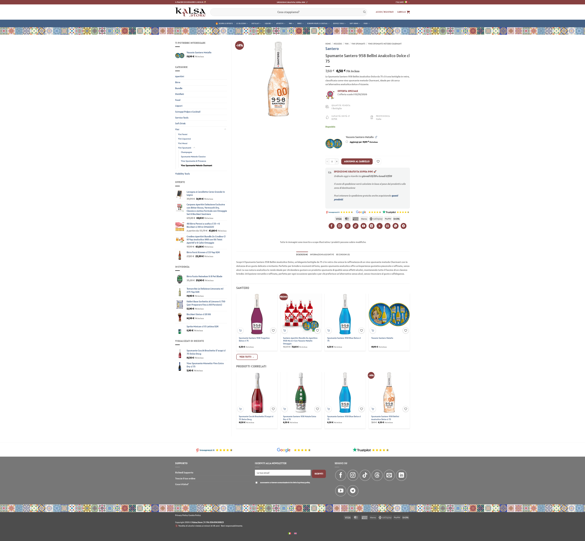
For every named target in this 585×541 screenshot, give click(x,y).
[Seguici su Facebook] (340, 475)
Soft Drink (354, 23)
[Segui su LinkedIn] (401, 475)
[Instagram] (340, 226)
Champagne (186, 152)
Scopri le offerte (226, 23)
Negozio (338, 43)
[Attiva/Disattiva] (225, 129)
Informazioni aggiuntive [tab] (322, 254)
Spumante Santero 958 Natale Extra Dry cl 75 (299, 418)
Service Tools (338, 23)
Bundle (178, 88)
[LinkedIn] (372, 226)
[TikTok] (356, 226)
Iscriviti (319, 473)
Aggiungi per (363, 142)
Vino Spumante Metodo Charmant (196, 165)
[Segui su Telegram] (352, 490)
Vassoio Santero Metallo (382, 338)
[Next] (404, 315)
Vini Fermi (182, 134)
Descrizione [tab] (302, 254)
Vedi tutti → (247, 356)
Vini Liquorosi (184, 138)
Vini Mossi (182, 143)
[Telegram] (404, 226)
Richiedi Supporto (184, 472)
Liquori (268, 23)
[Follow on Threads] (377, 475)
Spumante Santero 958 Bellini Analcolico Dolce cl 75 (385, 418)
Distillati (255, 23)
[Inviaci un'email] (389, 475)
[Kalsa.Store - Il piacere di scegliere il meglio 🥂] (190, 12)
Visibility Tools (182, 173)
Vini (290, 23)
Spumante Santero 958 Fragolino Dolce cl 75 (254, 339)
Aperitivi (279, 23)
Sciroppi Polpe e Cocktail (317, 23)
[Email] (388, 226)
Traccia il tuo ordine (185, 478)
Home (328, 43)
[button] (385, 12)
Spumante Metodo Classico (193, 156)
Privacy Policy (181, 515)
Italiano (400, 2)
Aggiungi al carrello (357, 161)
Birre (299, 23)
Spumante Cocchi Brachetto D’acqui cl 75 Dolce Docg (256, 418)
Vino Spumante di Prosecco (193, 161)
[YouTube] (364, 226)
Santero (332, 48)
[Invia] (364, 12)
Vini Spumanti (184, 147)
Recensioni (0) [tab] (343, 254)
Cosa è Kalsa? (182, 484)
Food (366, 23)
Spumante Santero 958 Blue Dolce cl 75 (344, 339)
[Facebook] (332, 226)
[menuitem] (289, 533)
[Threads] (348, 226)
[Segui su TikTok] (365, 475)
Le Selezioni (241, 23)
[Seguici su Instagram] (352, 475)
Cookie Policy (194, 515)
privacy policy (304, 482)
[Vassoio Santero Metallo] (333, 143)
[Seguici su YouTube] (340, 490)
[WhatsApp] (396, 226)
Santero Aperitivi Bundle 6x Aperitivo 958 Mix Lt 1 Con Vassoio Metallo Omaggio (300, 341)
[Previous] (242, 315)
